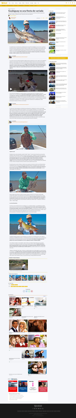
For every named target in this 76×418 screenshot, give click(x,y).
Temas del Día (3, 5)
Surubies (23, 286)
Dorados (14, 286)
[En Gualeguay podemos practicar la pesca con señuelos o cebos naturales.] (12, 278)
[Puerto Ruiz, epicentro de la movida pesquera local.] (18, 278)
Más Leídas (51, 11)
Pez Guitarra (15, 5)
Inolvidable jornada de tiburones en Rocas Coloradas (19, 56)
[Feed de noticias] (40, 408)
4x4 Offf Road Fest (21, 5)
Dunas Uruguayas (27, 5)
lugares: (10, 284)
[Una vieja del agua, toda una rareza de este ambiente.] (31, 278)
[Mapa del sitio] (42, 408)
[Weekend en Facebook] (34, 408)
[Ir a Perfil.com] (73, 0)
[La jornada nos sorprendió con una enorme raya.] (37, 278)
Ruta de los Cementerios (10, 5)
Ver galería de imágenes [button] (12, 15)
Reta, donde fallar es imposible (13, 399)
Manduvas (20, 286)
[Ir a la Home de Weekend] (38, 406)
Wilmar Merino (13, 17)
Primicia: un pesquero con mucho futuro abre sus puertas (20, 104)
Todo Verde (31, 5)
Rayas (17, 286)
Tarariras (36, 5)
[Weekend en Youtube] (38, 408)
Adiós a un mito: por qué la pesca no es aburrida (16, 270)
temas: (9, 286)
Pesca (11, 286)
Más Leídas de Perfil (53, 61)
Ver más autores (13, 18)
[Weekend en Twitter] (36, 408)
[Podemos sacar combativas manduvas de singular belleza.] (24, 278)
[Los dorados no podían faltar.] (43, 278)
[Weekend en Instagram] (33, 408)
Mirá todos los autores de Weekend (58, 58)
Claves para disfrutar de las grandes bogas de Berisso (16, 397)
